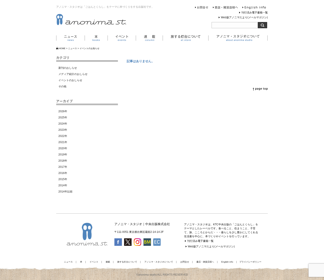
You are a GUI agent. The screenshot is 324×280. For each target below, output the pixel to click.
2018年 (62, 160)
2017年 (62, 166)
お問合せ (202, 8)
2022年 (62, 136)
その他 (62, 86)
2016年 (62, 173)
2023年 (62, 129)
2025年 (62, 117)
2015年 (62, 179)
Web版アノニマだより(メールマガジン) (244, 17)
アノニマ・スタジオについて (238, 39)
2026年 (62, 111)
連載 (149, 39)
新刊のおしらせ (67, 67)
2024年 (62, 123)
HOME (62, 48)
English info (254, 8)
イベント (122, 39)
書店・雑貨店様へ (225, 8)
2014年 (62, 185)
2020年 (62, 148)
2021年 (62, 142)
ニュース (70, 39)
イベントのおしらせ (70, 80)
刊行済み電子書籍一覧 (254, 12)
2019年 (62, 154)
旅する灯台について (185, 39)
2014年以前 (65, 191)
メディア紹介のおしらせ (73, 74)
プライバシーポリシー (250, 262)
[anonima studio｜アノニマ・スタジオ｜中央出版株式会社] (91, 24)
